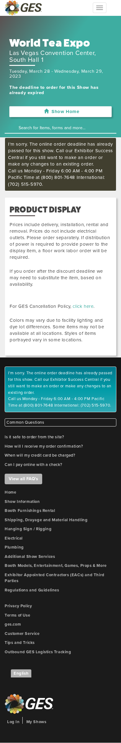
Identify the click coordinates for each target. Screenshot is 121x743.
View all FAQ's (23, 478)
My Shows (36, 721)
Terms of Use (17, 615)
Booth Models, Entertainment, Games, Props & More (56, 565)
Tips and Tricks (20, 642)
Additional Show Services (30, 556)
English (21, 673)
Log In (13, 721)
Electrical (14, 538)
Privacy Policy (18, 606)
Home (10, 492)
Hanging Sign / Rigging (28, 528)
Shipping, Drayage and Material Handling (46, 519)
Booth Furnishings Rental (30, 510)
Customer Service (22, 633)
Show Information (22, 501)
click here (83, 306)
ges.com (13, 624)
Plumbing (14, 547)
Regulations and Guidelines (32, 590)
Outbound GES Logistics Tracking (38, 652)
